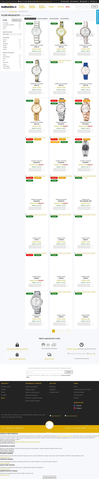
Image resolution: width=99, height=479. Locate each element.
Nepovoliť (2, 457)
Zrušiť (17, 20)
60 (68, 331)
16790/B (61, 239)
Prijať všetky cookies (7, 451)
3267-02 (36, 84)
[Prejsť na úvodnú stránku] (9, 6)
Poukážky (4, 395)
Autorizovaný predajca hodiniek (82, 389)
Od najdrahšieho (54, 18)
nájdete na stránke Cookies (64, 436)
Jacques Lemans (12, 68)
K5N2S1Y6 (61, 200)
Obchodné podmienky (31, 395)
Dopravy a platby (49, 359)
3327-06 (85, 84)
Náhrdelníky (12, 43)
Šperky (12, 41)
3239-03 (61, 46)
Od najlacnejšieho (42, 18)
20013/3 (61, 277)
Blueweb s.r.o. (20, 428)
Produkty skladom (72, 349)
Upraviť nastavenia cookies (32, 442)
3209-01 (36, 46)
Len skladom (12, 23)
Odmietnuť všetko (19, 442)
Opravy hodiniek (78, 395)
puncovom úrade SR (81, 428)
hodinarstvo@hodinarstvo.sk (45, 1)
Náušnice (12, 47)
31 (62, 331)
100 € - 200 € (6, 34)
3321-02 (61, 84)
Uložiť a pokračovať (49, 477)
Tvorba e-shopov (10, 428)
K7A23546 (61, 162)
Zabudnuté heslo (54, 392)
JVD (12, 60)
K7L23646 (85, 123)
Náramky (12, 45)
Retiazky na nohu (6, 386)
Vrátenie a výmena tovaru (32, 392)
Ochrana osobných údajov (32, 400)
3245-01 (85, 46)
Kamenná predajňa (79, 392)
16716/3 (36, 239)
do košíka (35, 54)
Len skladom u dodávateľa (12, 24)
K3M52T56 (36, 162)
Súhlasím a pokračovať (7, 442)
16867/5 (85, 239)
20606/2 (85, 316)
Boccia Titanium (12, 56)
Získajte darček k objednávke (17, 359)
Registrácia (53, 389)
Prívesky (12, 49)
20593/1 (36, 316)
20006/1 (36, 277)
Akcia (12, 28)
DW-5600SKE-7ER (85, 200)
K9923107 (85, 162)
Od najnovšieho (64, 18)
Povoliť (8, 457)
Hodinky (12, 39)
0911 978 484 (32, 1)
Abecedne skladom (30, 18)
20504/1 (85, 277)
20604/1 (61, 316)
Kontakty (76, 397)
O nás (75, 386)
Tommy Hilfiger (12, 66)
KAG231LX (36, 200)
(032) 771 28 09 (23, 1)
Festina (12, 55)
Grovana (12, 64)
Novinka (12, 26)
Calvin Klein (12, 62)
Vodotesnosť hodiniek (31, 386)
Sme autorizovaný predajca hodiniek (17, 349)
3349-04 (36, 123)
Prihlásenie (53, 386)
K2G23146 (61, 123)
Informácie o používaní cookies (33, 398)
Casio (12, 58)
